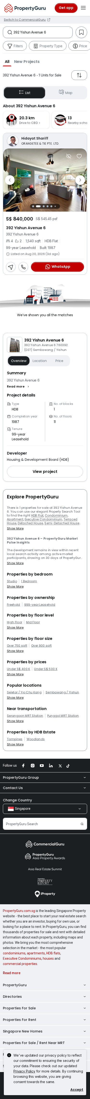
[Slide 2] (38, 206)
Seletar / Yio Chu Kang (24, 692)
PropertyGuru (15, 985)
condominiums (14, 953)
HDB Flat (37, 515)
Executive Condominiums (22, 958)
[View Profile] (45, 140)
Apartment (15, 519)
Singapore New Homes (22, 1031)
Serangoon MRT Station (25, 716)
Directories (12, 996)
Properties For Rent (19, 1019)
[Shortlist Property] (79, 156)
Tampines (15, 739)
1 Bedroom (29, 581)
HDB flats (53, 953)
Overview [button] (18, 360)
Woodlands (36, 739)
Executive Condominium (43, 519)
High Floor (14, 622)
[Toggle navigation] (83, 8)
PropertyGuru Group (21, 777)
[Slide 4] (47, 206)
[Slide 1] (33, 206)
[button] (7, 61)
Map (68, 92)
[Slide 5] (51, 206)
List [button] (27, 92)
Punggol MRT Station (63, 716)
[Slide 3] (44, 206)
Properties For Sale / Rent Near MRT (34, 1042)
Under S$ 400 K (18, 669)
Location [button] (40, 360)
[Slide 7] (59, 206)
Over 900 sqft (41, 646)
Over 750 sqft (17, 646)
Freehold (13, 605)
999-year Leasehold (39, 605)
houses (48, 958)
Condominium (56, 515)
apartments (36, 953)
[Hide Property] (68, 156)
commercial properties (20, 964)
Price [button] (59, 360)
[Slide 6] (55, 206)
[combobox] (42, 32)
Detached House (30, 523)
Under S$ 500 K (45, 669)
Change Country (17, 800)
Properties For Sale (19, 1008)
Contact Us (13, 787)
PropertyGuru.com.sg (19, 911)
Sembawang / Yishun (62, 692)
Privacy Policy (24, 1071)
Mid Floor (33, 622)
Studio (12, 581)
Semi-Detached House (61, 523)
